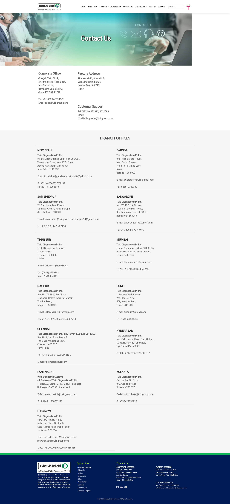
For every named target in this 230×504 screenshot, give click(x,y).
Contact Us (82, 488)
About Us (81, 470)
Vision (80, 473)
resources (115, 7)
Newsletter (82, 482)
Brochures (82, 476)
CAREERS (152, 7)
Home (83, 7)
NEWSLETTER (128, 7)
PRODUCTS (103, 7)
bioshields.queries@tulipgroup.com (174, 488)
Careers (81, 485)
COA (80, 479)
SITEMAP (161, 7)
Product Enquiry (84, 491)
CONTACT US (140, 7)
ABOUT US (92, 7)
